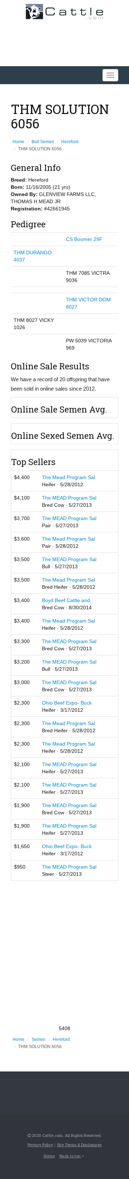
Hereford (69, 141)
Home (18, 141)
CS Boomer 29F (84, 239)
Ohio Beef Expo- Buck (67, 703)
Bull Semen (43, 141)
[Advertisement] (64, 953)
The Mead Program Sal (68, 477)
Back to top (70, 1155)
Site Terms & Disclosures (79, 1144)
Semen (39, 1039)
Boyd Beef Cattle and (66, 600)
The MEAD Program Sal (69, 498)
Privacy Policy (40, 1144)
